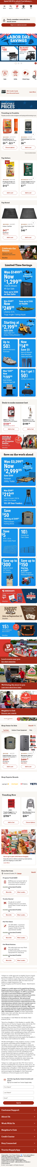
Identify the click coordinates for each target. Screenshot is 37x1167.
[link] (18, 48)
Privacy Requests (5, 1163)
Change (19, 873)
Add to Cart (11, 429)
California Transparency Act (8, 1156)
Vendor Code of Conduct (7, 1162)
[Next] (33, 134)
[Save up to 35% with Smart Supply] (18, 841)
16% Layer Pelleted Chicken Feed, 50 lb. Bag (9, 183)
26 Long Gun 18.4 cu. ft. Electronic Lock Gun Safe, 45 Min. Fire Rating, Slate (28, 757)
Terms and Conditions (28, 1155)
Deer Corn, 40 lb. (28, 139)
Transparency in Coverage (8, 1160)
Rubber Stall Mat (7, 226)
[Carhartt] (5, 784)
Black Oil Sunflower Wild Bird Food (9, 139)
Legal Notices (19, 1156)
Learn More (18, 3)
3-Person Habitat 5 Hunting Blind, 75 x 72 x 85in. (10, 757)
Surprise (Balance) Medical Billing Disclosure (12, 1159)
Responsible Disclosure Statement (10, 1157)
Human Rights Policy (21, 1160)
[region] (19, 134)
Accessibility (27, 1156)
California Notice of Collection (22, 1162)
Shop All (30, 725)
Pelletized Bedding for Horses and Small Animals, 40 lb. (28, 183)
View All (33, 872)
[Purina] (24, 784)
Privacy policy (4, 1155)
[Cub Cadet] (15, 784)
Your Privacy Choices (14, 1155)
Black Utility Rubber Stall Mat (27, 227)
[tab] (6, 730)
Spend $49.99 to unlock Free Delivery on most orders (18, 1)
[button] (22, 3)
